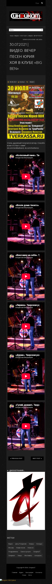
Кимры (31, 544)
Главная (14, 572)
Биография (29, 572)
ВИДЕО (17, 36)
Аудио (21, 572)
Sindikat (22, 82)
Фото (30, 575)
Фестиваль (28, 555)
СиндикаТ (36, 552)
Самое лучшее (26, 552)
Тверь (20, 555)
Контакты (39, 572)
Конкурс (39, 544)
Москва (11, 548)
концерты (38, 555)
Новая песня (20, 548)
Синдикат (11, 555)
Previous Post (17, 458)
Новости (30, 548)
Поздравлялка (13, 552)
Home (11, 36)
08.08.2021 (13, 82)
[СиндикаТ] (26, 12)
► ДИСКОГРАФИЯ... (16, 470)
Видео (10, 544)
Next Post (36, 458)
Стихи (24, 575)
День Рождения (20, 544)
